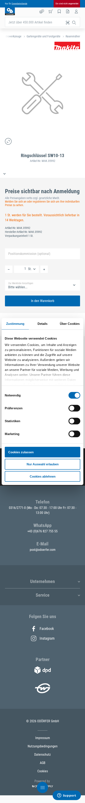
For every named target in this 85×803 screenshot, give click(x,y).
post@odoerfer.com (42, 550)
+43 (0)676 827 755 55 (42, 531)
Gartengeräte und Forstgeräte (43, 36)
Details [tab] (43, 323)
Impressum (42, 738)
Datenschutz (42, 755)
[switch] (74, 408)
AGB (42, 763)
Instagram (47, 638)
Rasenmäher (73, 36)
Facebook (47, 628)
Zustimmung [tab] (15, 323)
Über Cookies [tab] (70, 323)
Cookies (42, 771)
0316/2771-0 (18, 508)
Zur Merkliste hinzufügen (20, 283)
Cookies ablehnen (42, 476)
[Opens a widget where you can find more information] (66, 796)
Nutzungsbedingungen (43, 746)
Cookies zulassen (21, 452)
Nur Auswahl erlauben (43, 464)
